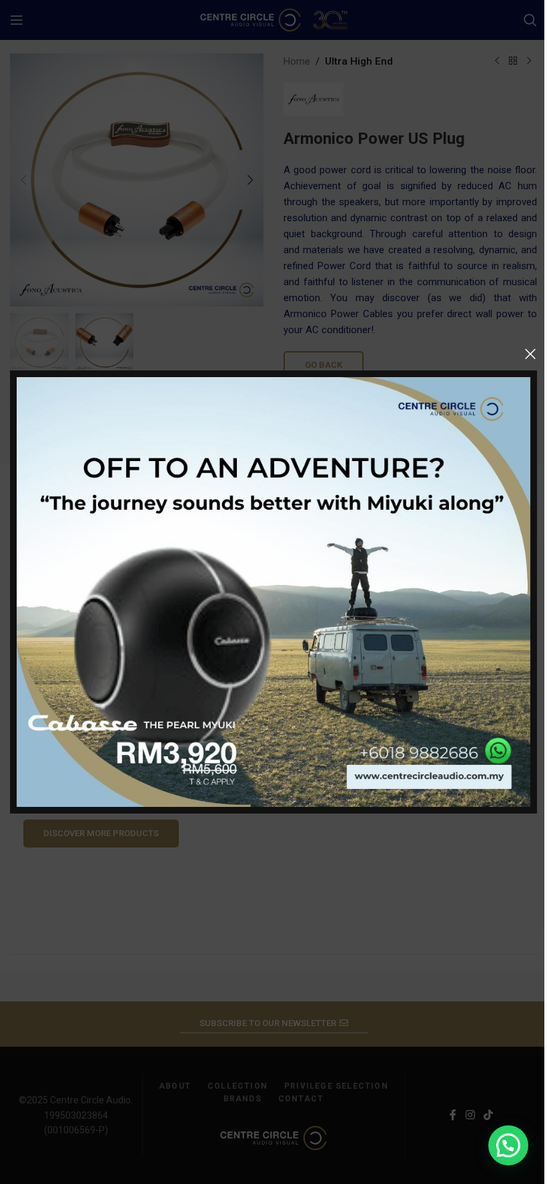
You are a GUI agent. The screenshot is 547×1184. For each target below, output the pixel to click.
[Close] (530, 353)
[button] (508, 1145)
